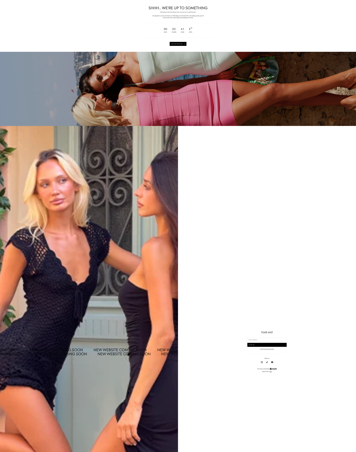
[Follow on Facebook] (272, 362)
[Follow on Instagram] (262, 362)
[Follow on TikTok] (267, 362)
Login (270, 371)
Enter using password (267, 349)
